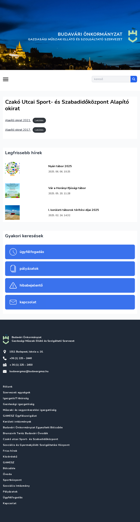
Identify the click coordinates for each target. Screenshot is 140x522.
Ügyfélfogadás (13, 497)
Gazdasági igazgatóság (18, 404)
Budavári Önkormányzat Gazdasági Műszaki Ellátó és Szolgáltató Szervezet (43, 339)
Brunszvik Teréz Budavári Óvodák (25, 433)
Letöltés (39, 120)
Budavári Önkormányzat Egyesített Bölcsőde (33, 427)
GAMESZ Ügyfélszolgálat (20, 416)
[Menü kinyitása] (5, 80)
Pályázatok (10, 491)
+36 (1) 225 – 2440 (20, 358)
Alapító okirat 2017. (18, 130)
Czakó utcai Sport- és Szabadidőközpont (30, 439)
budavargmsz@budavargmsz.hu (28, 371)
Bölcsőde (9, 468)
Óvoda (7, 474)
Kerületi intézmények (17, 421)
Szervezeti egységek (16, 392)
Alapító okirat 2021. (18, 120)
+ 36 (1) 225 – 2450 (20, 365)
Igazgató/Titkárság (16, 398)
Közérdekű (10, 456)
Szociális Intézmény (16, 486)
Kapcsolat (9, 503)
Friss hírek (10, 451)
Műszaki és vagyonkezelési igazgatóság (30, 410)
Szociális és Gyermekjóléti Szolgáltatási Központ (36, 445)
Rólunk (8, 386)
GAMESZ (8, 462)
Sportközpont (12, 480)
